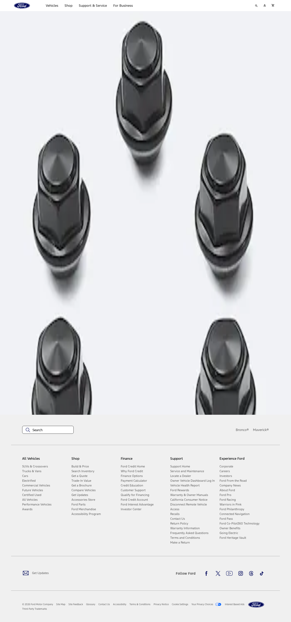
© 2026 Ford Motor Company (37, 604)
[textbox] (48, 430)
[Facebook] (207, 573)
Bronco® (242, 430)
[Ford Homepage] (256, 605)
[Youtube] (229, 573)
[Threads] (251, 573)
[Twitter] (218, 573)
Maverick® (261, 430)
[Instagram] (240, 573)
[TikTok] (261, 573)
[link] (60, 604)
